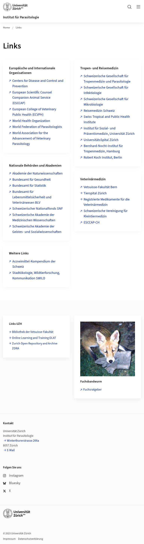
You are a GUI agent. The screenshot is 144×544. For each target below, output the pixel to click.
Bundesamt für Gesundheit (31, 179)
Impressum (9, 539)
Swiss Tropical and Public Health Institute (107, 119)
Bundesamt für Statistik (29, 185)
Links (19, 28)
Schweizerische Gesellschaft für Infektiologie (106, 90)
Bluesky (14, 483)
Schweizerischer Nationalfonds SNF (37, 208)
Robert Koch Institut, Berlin (103, 157)
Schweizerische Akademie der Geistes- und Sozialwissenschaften (37, 229)
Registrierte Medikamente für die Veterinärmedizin (107, 202)
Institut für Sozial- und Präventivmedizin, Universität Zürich (109, 131)
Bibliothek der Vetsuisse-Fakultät (32, 332)
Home (6, 28)
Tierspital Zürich (95, 193)
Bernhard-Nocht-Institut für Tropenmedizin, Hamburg (103, 149)
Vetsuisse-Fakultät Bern (100, 187)
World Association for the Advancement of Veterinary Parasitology (31, 138)
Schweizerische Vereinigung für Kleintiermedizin (106, 214)
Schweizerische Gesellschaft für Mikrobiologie (106, 102)
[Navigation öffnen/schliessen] (138, 6)
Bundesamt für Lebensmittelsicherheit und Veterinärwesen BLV (31, 197)
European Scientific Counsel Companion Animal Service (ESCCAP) (32, 98)
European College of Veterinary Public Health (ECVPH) (34, 112)
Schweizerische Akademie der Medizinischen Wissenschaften (33, 217)
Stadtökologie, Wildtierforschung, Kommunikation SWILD (36, 276)
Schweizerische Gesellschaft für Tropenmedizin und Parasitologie (107, 79)
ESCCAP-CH (92, 222)
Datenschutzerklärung (30, 539)
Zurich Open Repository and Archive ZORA (34, 345)
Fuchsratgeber (92, 390)
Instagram (16, 475)
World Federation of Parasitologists (37, 126)
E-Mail (11, 450)
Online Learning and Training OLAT (34, 338)
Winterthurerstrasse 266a (23, 441)
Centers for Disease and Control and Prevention (37, 83)
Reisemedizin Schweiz (99, 110)
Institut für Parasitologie (21, 17)
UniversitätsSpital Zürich (101, 140)
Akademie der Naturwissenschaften (37, 173)
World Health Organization (31, 120)
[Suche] (129, 6)
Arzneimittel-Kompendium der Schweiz (34, 264)
